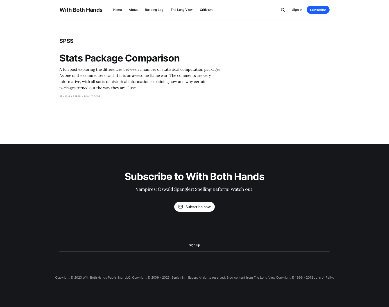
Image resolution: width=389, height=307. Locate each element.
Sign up (194, 245)
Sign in (297, 9)
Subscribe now (198, 207)
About (133, 9)
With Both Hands (80, 10)
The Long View (182, 9)
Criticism (206, 9)
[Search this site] (283, 10)
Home (117, 9)
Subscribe (318, 10)
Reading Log (154, 9)
